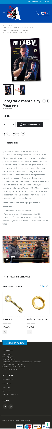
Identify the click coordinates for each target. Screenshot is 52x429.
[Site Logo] (14, 13)
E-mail (14, 134)
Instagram (10, 406)
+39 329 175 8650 (18, 367)
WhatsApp (23, 134)
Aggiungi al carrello (31, 124)
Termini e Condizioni (10, 395)
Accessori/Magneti (33, 317)
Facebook (5, 134)
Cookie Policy (7, 383)
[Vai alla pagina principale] (3, 25)
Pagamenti (6, 387)
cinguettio (9, 134)
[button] (4, 13)
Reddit (18, 134)
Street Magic (21, 317)
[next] (47, 101)
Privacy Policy (7, 380)
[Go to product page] (14, 303)
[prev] (44, 101)
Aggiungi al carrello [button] (5, 332)
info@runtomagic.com (15, 364)
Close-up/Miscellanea (9, 317)
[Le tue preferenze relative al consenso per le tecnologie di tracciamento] (47, 424)
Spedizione (7, 391)
